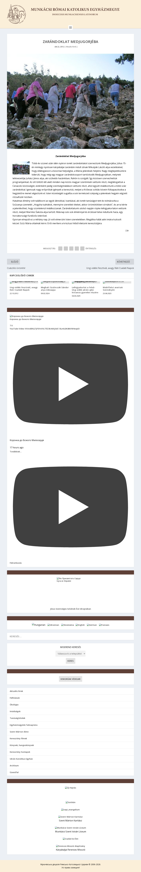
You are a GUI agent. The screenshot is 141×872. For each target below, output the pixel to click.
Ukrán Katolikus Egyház (21, 759)
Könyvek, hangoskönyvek (22, 745)
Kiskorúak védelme (71, 679)
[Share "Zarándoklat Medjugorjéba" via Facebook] (60, 248)
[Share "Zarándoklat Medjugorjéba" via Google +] (71, 248)
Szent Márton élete (19, 731)
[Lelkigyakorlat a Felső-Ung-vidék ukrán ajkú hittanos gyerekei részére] (86, 282)
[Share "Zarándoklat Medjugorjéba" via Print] (82, 248)
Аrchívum (14, 765)
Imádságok (15, 711)
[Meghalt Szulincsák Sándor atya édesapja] (55, 282)
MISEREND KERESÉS (70, 647)
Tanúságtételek (17, 718)
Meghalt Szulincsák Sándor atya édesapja (55, 288)
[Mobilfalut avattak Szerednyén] (117, 282)
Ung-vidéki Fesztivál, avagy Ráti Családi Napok (24, 288)
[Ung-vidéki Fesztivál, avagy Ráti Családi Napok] (24, 282)
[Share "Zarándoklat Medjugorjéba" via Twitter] (66, 248)
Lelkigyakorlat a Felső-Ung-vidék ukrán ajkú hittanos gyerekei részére (85, 290)
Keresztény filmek (18, 738)
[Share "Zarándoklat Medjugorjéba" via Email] (77, 248)
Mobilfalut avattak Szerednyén (113, 288)
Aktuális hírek (71, 47)
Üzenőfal (14, 772)
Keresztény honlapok (20, 752)
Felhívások (15, 698)
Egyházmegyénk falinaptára (23, 725)
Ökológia (14, 704)
